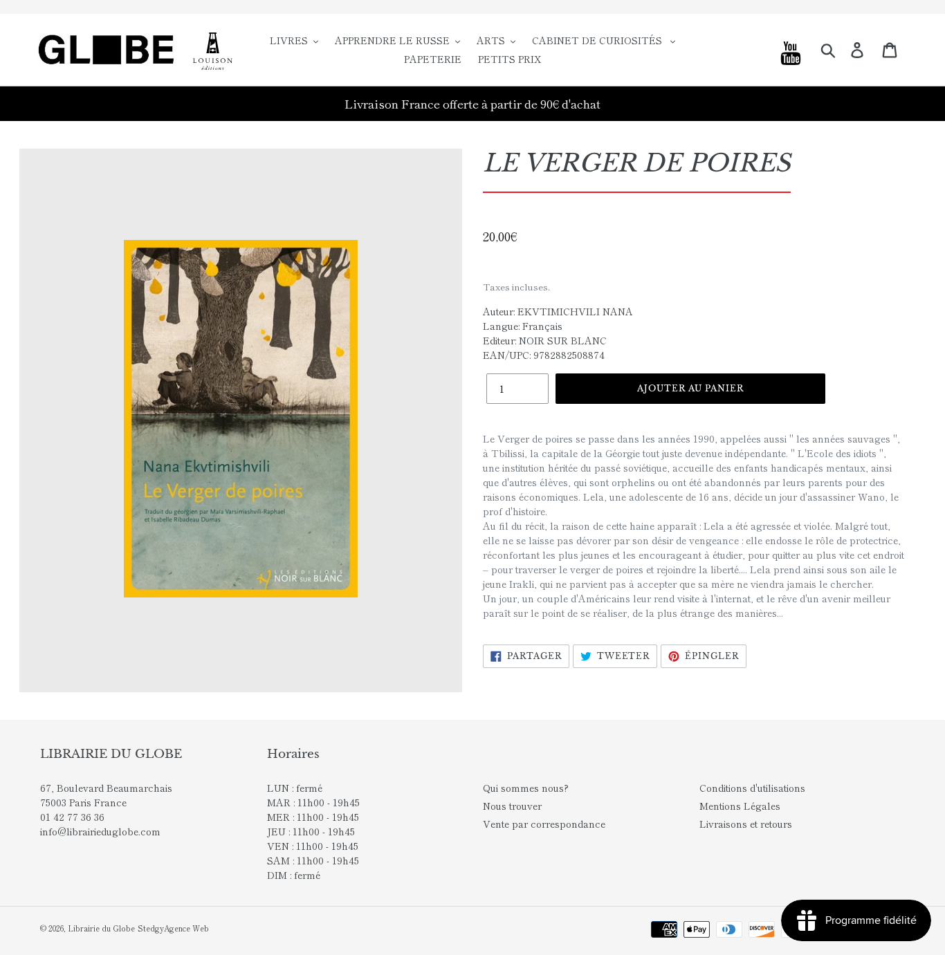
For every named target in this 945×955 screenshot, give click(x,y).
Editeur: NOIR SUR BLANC (545, 340)
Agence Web (186, 928)
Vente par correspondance (544, 824)
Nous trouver (512, 806)
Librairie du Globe (101, 928)
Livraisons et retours (745, 824)
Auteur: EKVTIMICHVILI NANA (558, 311)
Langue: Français (522, 326)
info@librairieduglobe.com (100, 831)
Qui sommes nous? (526, 788)
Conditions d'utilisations (752, 788)
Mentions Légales (739, 806)
